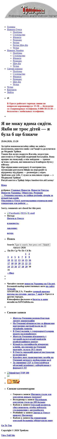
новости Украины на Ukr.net (40, 283)
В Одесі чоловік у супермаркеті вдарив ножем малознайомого (33, 332)
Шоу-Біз (17, 63)
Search (10, 244)
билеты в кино (40, 299)
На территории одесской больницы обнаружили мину (33, 419)
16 (30, 260)
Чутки (16, 48)
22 (26, 263)
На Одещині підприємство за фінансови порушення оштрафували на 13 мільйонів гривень (34, 326)
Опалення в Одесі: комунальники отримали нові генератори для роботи (26, 201)
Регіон (16, 42)
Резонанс (17, 40)
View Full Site (8, 435)
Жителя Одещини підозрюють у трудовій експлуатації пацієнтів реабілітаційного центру (29, 339)
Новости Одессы (40, 190)
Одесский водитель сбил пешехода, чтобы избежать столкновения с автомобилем (32, 407)
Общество (27, 193)
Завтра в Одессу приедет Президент (31, 413)
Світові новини (15, 68)
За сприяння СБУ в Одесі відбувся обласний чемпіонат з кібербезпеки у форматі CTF (32, 365)
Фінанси (17, 37)
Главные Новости (20, 190)
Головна (11, 27)
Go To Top (6, 425)
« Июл (10, 273)
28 (23, 266)
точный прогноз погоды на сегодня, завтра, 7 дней (28, 292)
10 (8, 260)
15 (26, 260)
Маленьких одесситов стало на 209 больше (30, 400)
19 (15, 263)
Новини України (15, 50)
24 (8, 266)
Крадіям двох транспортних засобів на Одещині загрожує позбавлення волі (33, 358)
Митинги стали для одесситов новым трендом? (32, 395)
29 (26, 266)
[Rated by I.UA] (13, 378)
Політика (17, 32)
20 (19, 263)
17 (8, 263)
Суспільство (19, 34)
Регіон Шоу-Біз (20, 45)
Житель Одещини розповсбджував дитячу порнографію (31, 319)
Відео (4, 185)
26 (15, 266)
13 (19, 260)
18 (12, 263)
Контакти (12, 89)
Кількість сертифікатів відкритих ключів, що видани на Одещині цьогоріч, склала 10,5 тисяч (30, 347)
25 (12, 266)
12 (15, 260)
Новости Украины (11, 193)
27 (19, 266)
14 (23, 260)
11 (12, 260)
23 (30, 263)
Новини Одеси (14, 29)
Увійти (10, 92)
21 (23, 263)
